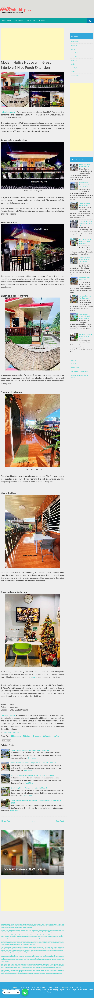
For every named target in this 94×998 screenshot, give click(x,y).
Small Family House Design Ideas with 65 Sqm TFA (30, 750)
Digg (57, 736)
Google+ (37, 736)
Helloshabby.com (8, 112)
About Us (73, 360)
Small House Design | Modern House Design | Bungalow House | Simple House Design (56, 990)
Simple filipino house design (79, 371)
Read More (32, 758)
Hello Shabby (76, 987)
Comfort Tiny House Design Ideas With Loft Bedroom (85, 260)
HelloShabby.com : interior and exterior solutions (43, 987)
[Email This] (3, 740)
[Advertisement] (32, 44)
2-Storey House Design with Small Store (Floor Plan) (84, 316)
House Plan (15, 733)
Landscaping (75, 75)
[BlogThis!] (5, 740)
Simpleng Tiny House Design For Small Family (85, 336)
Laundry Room (75, 68)
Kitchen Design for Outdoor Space (50, 869)
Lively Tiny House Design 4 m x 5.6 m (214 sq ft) (29, 788)
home (33, 677)
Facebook (17, 736)
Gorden (73, 71)
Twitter (27, 736)
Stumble (48, 736)
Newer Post (5, 821)
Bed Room (19, 20)
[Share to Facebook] (9, 740)
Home (33, 821)
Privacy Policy (75, 368)
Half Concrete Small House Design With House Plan (85, 241)
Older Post (60, 821)
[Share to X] (7, 740)
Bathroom (31, 20)
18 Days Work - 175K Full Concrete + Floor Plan (85, 223)
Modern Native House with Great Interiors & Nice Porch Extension (26, 65)
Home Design (7, 733)
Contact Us (74, 364)
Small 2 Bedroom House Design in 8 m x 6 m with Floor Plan (33, 763)
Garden (73, 64)
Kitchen (42, 20)
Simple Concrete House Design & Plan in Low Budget (85, 185)
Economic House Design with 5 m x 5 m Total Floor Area (32, 775)
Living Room (6, 20)
